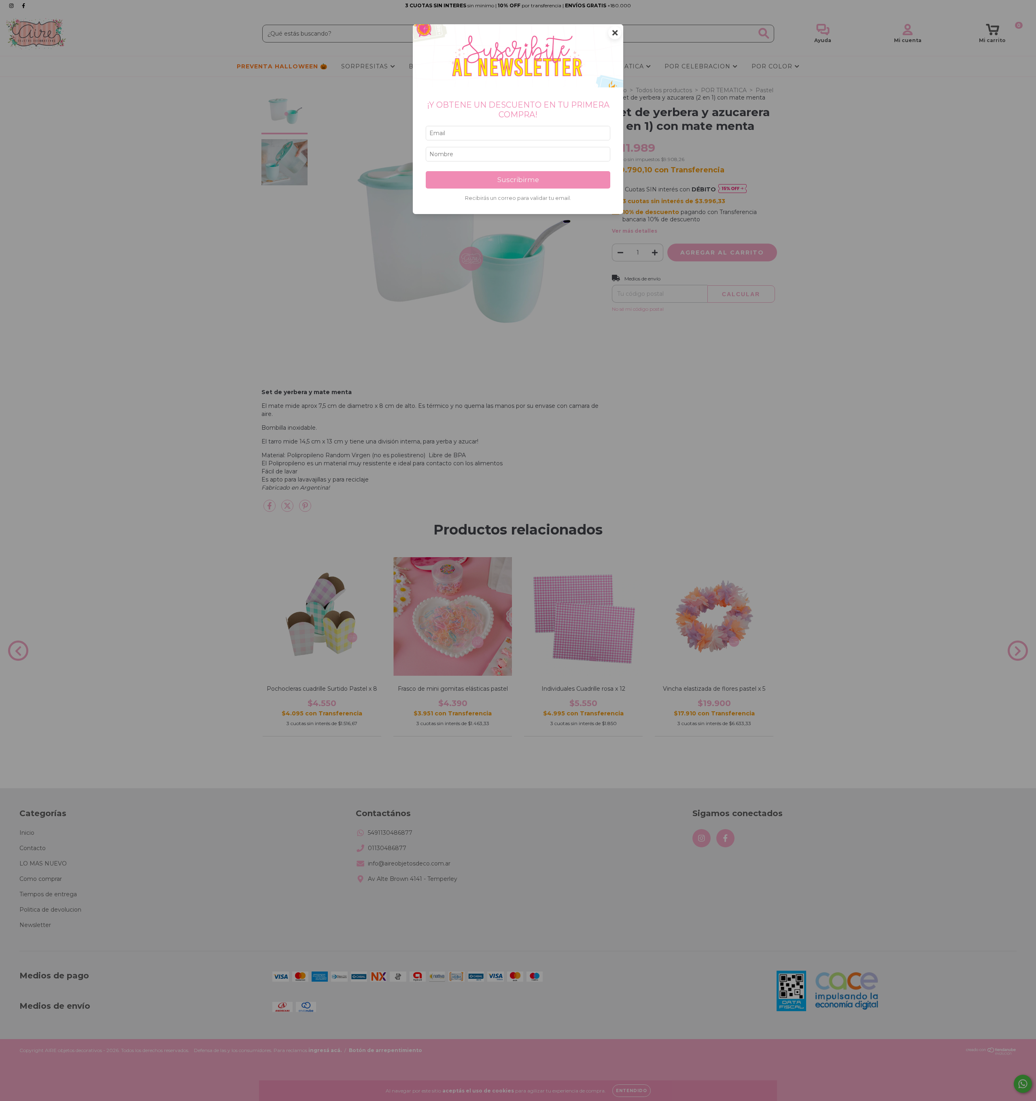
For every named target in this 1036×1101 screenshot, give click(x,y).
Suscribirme (518, 180)
